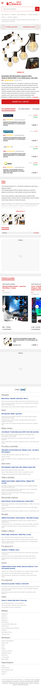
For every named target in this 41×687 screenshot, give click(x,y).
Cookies (31, 683)
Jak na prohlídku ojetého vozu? (9, 624)
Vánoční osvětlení (12, 17)
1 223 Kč (34, 140)
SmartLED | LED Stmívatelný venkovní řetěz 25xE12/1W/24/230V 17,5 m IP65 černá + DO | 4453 (13, 171)
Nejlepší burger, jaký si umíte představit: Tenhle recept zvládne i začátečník (20, 524)
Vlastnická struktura (23, 684)
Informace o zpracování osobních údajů (18, 683)
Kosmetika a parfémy (6, 651)
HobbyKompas (5, 626)
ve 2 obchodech (6, 329)
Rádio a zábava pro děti (7, 670)
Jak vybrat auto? (5, 634)
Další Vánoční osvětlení (8, 284)
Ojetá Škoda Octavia (6, 632)
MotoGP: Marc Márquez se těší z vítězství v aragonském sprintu (17, 472)
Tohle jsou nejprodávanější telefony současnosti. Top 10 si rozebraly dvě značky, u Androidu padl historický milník (19, 490)
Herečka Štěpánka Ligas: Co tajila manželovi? (12, 603)
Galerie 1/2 (20, 72)
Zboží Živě (4, 616)
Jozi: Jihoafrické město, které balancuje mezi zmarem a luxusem (17, 537)
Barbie (3, 645)
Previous (4, 307)
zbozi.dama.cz (5, 14)
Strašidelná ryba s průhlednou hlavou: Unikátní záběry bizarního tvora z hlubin (20, 586)
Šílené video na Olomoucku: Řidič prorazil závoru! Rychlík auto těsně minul (19, 401)
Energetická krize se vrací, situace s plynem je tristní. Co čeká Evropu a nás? (20, 511)
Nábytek (13, 14)
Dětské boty (4, 655)
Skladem (35, 117)
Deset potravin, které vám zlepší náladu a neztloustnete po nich (17, 573)
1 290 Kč (34, 125)
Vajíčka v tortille (5, 456)
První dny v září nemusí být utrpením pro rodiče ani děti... (15, 454)
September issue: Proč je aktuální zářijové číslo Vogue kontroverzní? (18, 556)
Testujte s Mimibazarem (7, 641)
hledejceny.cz (4, 614)
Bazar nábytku (4, 659)
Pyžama (3, 649)
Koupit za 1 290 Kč (20, 102)
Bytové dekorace (22, 14)
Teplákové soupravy (6, 653)
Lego (2, 647)
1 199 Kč (34, 156)
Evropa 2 (3, 674)
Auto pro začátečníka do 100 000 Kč (10, 628)
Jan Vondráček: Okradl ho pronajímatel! (11, 607)
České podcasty (5, 667)
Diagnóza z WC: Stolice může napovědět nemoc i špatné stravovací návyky (19, 571)
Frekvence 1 (4, 672)
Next (37, 307)
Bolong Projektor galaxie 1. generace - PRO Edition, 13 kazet (14, 287)
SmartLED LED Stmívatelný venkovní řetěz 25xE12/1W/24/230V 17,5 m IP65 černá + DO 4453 (19, 77)
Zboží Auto (4, 630)
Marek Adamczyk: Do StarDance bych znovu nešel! (13, 605)
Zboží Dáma (4, 620)
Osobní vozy (4, 618)
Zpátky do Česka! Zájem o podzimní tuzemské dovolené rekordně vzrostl (19, 539)
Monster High (4, 643)
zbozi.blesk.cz (4, 622)
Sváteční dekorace (33, 14)
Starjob (3, 665)
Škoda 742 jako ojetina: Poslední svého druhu (12, 470)
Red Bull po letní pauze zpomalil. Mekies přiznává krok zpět (16, 474)
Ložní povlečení (5, 657)
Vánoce (3, 17)
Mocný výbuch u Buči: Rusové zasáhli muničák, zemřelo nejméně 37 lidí (19, 406)
